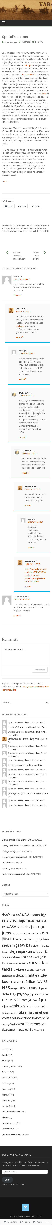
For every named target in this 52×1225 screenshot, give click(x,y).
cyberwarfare (32, 933)
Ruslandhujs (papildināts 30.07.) (16, 874)
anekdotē (20, 326)
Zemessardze (8, 1128)
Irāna (23, 228)
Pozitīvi (5, 1106)
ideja (13, 951)
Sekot (7, 1179)
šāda (44, 93)
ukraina (25, 1012)
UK (17, 1013)
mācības (29, 981)
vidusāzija (6, 1024)
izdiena (27, 957)
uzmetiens (22, 231)
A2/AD (24, 914)
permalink (44, 231)
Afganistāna (35, 915)
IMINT (4, 957)
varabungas (12, 42)
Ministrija (6, 1100)
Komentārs (40, 669)
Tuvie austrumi (8, 1013)
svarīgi (37, 999)
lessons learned (34, 969)
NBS (6, 987)
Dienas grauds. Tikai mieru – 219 (16, 840)
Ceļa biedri (7, 862)
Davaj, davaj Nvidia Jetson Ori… (32, 722)
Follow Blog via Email (16, 1154)
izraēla (29, 228)
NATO (41, 981)
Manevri (5, 1094)
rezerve (7, 999)
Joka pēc (6, 1089)
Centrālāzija (17, 933)
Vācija (13, 1024)
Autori (5, 1060)
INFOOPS (39, 42)
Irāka (9, 957)
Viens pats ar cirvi (36, 255)
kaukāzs (23, 963)
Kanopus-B (30, 65)
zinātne (14, 1029)
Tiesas (5, 1117)
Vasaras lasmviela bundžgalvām (19, 255)
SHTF (17, 1000)
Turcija (43, 1006)
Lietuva (21, 975)
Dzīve (4, 1072)
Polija (13, 994)
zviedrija (27, 1029)
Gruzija (5, 952)
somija (26, 1000)
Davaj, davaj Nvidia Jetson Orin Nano (19, 845)
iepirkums (16, 228)
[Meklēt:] (26, 702)
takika (9, 1007)
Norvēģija (14, 988)
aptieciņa (37, 921)
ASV (12, 926)
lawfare (43, 228)
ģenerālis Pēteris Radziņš (13, 1134)
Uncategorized (8, 1123)
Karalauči (14, 963)
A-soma (15, 914)
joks (43, 957)
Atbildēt (17, 295)
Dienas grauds (8, 868)
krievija (36, 228)
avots (4, 181)
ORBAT (34, 987)
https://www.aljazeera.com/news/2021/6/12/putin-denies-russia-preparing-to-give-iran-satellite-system (35, 575)
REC (47, 994)
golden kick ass (40, 945)
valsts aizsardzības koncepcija (25, 1018)
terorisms (32, 1006)
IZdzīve (5, 1083)
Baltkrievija (25, 927)
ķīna (41, 1029)
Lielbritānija (8, 975)
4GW (6, 914)
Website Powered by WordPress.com (25, 1216)
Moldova (18, 982)
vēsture (23, 1023)
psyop (22, 993)
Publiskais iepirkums (40, 225)
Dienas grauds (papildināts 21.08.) (17, 857)
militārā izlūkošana (9, 231)
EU (12, 939)
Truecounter (25, 393)
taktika (18, 1006)
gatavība (23, 945)
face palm (23, 939)
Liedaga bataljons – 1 (11, 851)
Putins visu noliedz (28, 74)
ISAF (19, 957)
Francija (35, 940)
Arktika (5, 1055)
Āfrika (36, 1030)
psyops (31, 994)
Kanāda (6, 963)
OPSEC (23, 988)
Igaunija (41, 951)
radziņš (39, 994)
